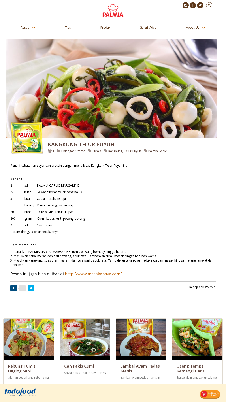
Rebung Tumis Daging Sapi (22, 368)
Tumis (96, 151)
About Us (192, 27)
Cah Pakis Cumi (79, 366)
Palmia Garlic (157, 151)
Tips (68, 27)
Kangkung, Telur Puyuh (124, 151)
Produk (105, 27)
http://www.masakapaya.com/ (93, 273)
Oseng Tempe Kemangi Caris (191, 368)
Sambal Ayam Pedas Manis (140, 368)
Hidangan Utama (73, 151)
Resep (25, 27)
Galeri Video (148, 27)
